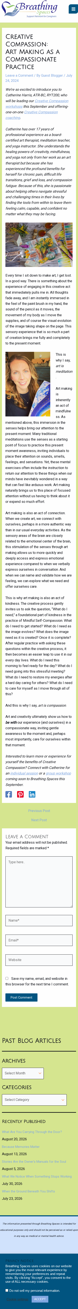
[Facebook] (8, 794)
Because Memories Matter (21, 1147)
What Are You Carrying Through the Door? (32, 1132)
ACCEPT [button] (40, 1299)
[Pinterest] (20, 794)
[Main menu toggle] (73, 9)
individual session (24, 773)
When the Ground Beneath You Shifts (28, 1191)
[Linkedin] (32, 794)
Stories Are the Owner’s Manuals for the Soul (34, 1162)
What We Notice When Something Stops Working (37, 1176)
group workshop (58, 773)
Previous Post (39, 811)
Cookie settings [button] (17, 1299)
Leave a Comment (19, 75)
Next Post (39, 820)
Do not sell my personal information (34, 1290)
